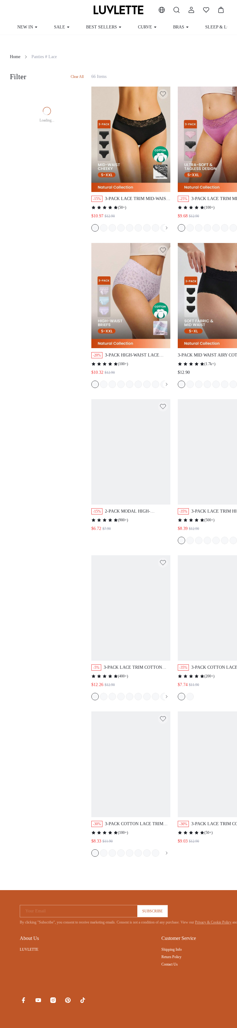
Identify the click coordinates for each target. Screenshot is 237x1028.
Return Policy (171, 957)
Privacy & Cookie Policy (213, 922)
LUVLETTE (29, 949)
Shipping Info (171, 949)
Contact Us (169, 964)
